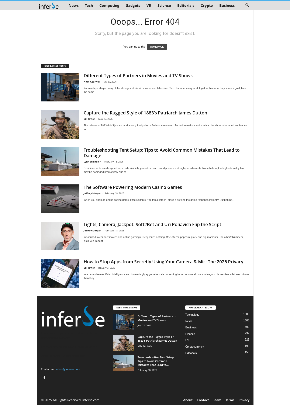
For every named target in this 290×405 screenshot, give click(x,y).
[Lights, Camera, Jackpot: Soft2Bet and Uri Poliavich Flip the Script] (60, 236)
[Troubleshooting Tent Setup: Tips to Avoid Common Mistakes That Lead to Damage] (60, 161)
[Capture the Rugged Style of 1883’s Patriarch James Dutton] (60, 124)
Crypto (207, 5)
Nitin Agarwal (92, 81)
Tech (89, 5)
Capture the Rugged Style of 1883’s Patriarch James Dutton (145, 113)
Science (164, 5)
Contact (203, 400)
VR (148, 5)
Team (217, 400)
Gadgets (133, 5)
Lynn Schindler (92, 161)
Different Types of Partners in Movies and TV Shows (138, 75)
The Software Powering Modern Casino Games (133, 187)
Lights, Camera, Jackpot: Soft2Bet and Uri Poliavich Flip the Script (152, 224)
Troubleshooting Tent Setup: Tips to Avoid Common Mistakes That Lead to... (156, 361)
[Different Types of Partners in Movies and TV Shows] (60, 87)
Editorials (185, 5)
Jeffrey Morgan (92, 193)
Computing (109, 5)
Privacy (244, 400)
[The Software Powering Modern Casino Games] (60, 198)
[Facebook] (45, 377)
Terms (229, 400)
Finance (190, 333)
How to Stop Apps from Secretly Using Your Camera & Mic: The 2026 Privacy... (165, 262)
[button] (247, 5)
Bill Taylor (89, 118)
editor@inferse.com (68, 369)
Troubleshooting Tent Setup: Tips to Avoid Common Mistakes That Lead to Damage (162, 152)
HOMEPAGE (157, 47)
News (74, 5)
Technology (192, 314)
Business (227, 5)
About (188, 400)
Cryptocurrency (194, 346)
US (187, 340)
